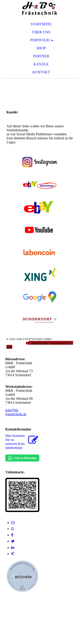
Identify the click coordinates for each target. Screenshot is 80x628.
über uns (41, 32)
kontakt (41, 72)
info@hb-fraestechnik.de (15, 412)
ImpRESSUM (39, 343)
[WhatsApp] (12, 529)
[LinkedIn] (12, 547)
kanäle (41, 64)
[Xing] (12, 554)
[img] (40, 9)
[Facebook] (12, 535)
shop (41, 48)
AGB (9, 347)
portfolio (40, 40)
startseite (41, 24)
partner (41, 56)
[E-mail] (13, 522)
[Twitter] (12, 541)
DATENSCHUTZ (61, 343)
